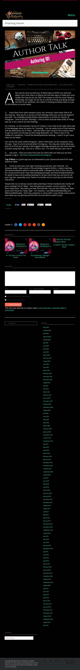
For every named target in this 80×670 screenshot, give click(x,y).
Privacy (50, 661)
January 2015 (47, 570)
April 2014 (46, 598)
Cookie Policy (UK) (70, 663)
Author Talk (21, 85)
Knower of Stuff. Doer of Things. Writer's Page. (42, 85)
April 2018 (46, 487)
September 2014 (48, 582)
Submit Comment (14, 304)
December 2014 (47, 573)
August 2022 (46, 361)
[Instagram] (38, 6)
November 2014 (47, 576)
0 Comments (10, 86)
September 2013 (48, 619)
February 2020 (47, 429)
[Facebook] (33, 6)
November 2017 (47, 502)
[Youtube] (47, 6)
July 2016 (45, 536)
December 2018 (47, 462)
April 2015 (46, 561)
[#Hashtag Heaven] (40, 54)
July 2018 (45, 478)
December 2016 (47, 524)
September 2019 (48, 441)
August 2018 (46, 475)
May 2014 (46, 594)
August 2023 (46, 340)
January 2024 (47, 336)
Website (56, 289)
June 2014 (46, 591)
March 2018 (46, 490)
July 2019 (45, 444)
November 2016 (47, 527)
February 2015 (47, 567)
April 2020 (46, 423)
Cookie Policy (57, 661)
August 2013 (46, 622)
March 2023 (46, 355)
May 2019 (46, 447)
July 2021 (45, 386)
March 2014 (46, 601)
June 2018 (46, 481)
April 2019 (46, 450)
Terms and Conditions (68, 661)
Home (45, 661)
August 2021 (46, 382)
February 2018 (47, 493)
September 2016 (48, 530)
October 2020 (47, 404)
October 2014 (47, 579)
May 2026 (46, 327)
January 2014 (47, 607)
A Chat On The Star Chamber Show (64, 246)
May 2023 (46, 349)
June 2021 (46, 389)
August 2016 (46, 533)
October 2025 (47, 330)
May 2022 (46, 367)
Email (36, 289)
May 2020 (46, 419)
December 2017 (47, 499)
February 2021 (47, 395)
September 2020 (48, 407)
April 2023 (46, 352)
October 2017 (47, 505)
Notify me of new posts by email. (16, 300)
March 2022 (46, 370)
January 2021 (47, 398)
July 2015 (45, 551)
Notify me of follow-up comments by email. (18, 296)
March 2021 (46, 392)
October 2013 (47, 616)
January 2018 (47, 496)
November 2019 (47, 435)
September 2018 (48, 472)
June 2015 (46, 555)
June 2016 (46, 539)
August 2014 (46, 585)
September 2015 (48, 548)
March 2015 (46, 564)
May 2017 (46, 515)
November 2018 (47, 465)
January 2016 (47, 545)
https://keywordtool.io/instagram (37, 155)
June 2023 (46, 346)
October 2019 (47, 438)
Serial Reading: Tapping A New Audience (40, 256)
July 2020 (45, 413)
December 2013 (47, 610)
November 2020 (47, 401)
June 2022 (46, 364)
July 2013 (45, 625)
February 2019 (47, 456)
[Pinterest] (42, 6)
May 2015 (46, 558)
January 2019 (47, 459)
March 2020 (46, 426)
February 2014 (47, 604)
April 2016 (46, 542)
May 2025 (46, 333)
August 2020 (46, 410)
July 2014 (45, 588)
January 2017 (47, 521)
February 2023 (47, 358)
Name (7, 289)
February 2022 (47, 373)
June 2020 (46, 416)
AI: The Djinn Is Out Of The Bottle (16, 256)
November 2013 (47, 613)
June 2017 (46, 512)
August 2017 (46, 508)
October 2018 (47, 468)
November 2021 (47, 379)
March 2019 (46, 453)
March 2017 (46, 518)
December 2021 (47, 376)
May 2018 (46, 484)
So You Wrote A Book (65, 85)
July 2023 (45, 343)
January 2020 (47, 432)
